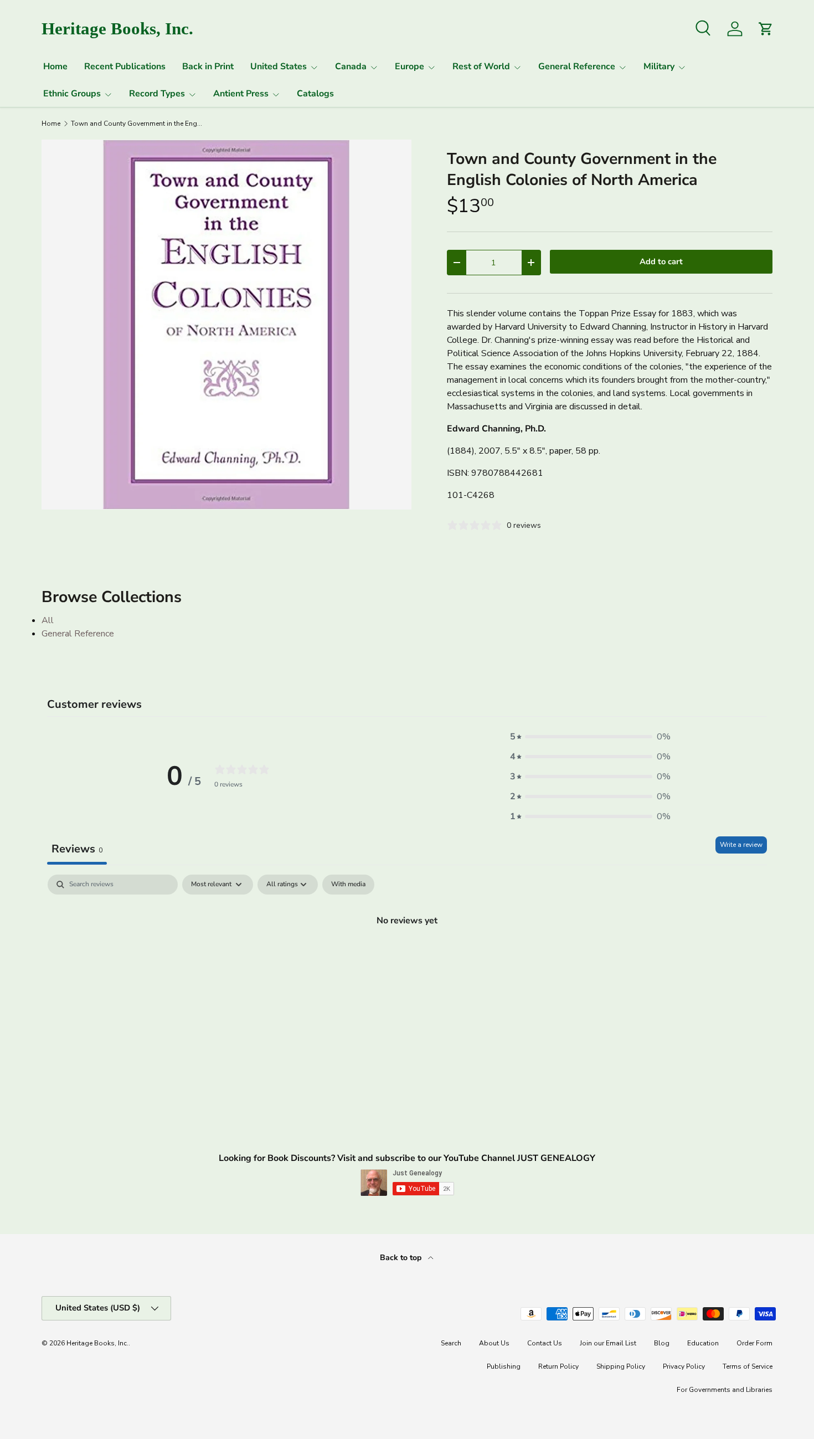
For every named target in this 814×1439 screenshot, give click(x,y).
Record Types (157, 94)
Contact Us (544, 1343)
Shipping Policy (620, 1366)
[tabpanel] (407, 957)
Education (703, 1343)
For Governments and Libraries (724, 1389)
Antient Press (241, 94)
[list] (226, 324)
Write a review (741, 844)
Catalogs (315, 94)
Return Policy (558, 1366)
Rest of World (481, 66)
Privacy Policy (684, 1366)
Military (658, 66)
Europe (409, 66)
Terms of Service (747, 1366)
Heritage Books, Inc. (97, 1343)
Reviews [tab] (76, 848)
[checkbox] (348, 885)
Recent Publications (125, 66)
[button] (590, 736)
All (48, 620)
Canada (351, 66)
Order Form (754, 1343)
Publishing (504, 1366)
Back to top (402, 1257)
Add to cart (661, 261)
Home (55, 66)
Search (451, 1343)
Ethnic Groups (72, 94)
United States (278, 66)
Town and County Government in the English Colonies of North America (137, 123)
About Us (494, 1343)
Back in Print (208, 66)
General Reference (576, 66)
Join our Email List (608, 1343)
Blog (661, 1343)
